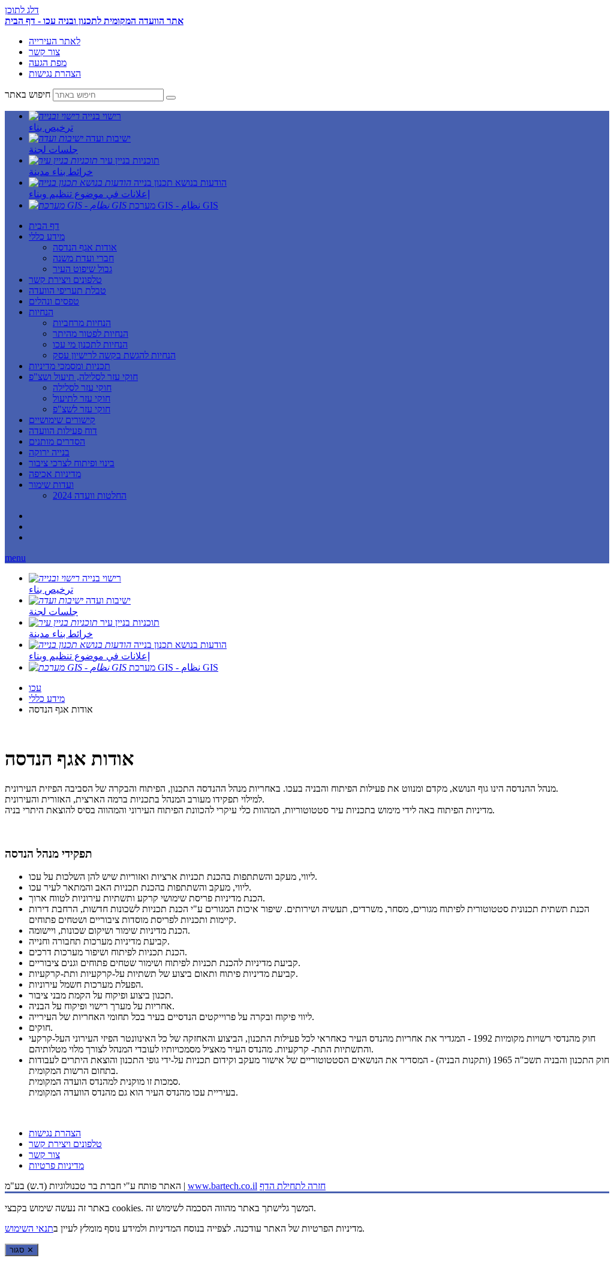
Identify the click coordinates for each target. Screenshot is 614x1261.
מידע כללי (47, 236)
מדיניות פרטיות (56, 1165)
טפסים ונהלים (54, 301)
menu (15, 558)
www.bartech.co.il (222, 1186)
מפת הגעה (48, 63)
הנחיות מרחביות (82, 323)
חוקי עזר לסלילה (82, 387)
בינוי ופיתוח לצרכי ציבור (72, 463)
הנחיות (41, 312)
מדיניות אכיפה (55, 474)
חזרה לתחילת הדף (293, 1186)
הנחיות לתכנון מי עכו (90, 344)
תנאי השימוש (29, 1228)
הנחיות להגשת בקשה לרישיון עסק (114, 355)
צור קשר (44, 52)
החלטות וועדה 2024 (90, 495)
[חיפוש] (171, 97)
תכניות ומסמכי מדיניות (69, 366)
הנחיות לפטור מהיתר (90, 333)
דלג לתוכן (22, 10)
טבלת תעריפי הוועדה (67, 290)
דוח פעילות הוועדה (63, 431)
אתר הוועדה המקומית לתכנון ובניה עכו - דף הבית (94, 21)
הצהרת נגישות (55, 73)
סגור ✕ (22, 1249)
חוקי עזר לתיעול (81, 398)
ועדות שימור (51, 484)
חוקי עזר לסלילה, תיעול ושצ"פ (83, 377)
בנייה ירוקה (49, 452)
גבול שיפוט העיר (82, 269)
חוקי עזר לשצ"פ (81, 409)
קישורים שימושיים (62, 420)
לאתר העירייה (54, 41)
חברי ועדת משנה (83, 258)
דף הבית (44, 226)
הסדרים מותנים (57, 441)
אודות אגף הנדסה (85, 247)
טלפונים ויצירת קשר (65, 279)
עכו (35, 688)
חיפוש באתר (27, 94)
